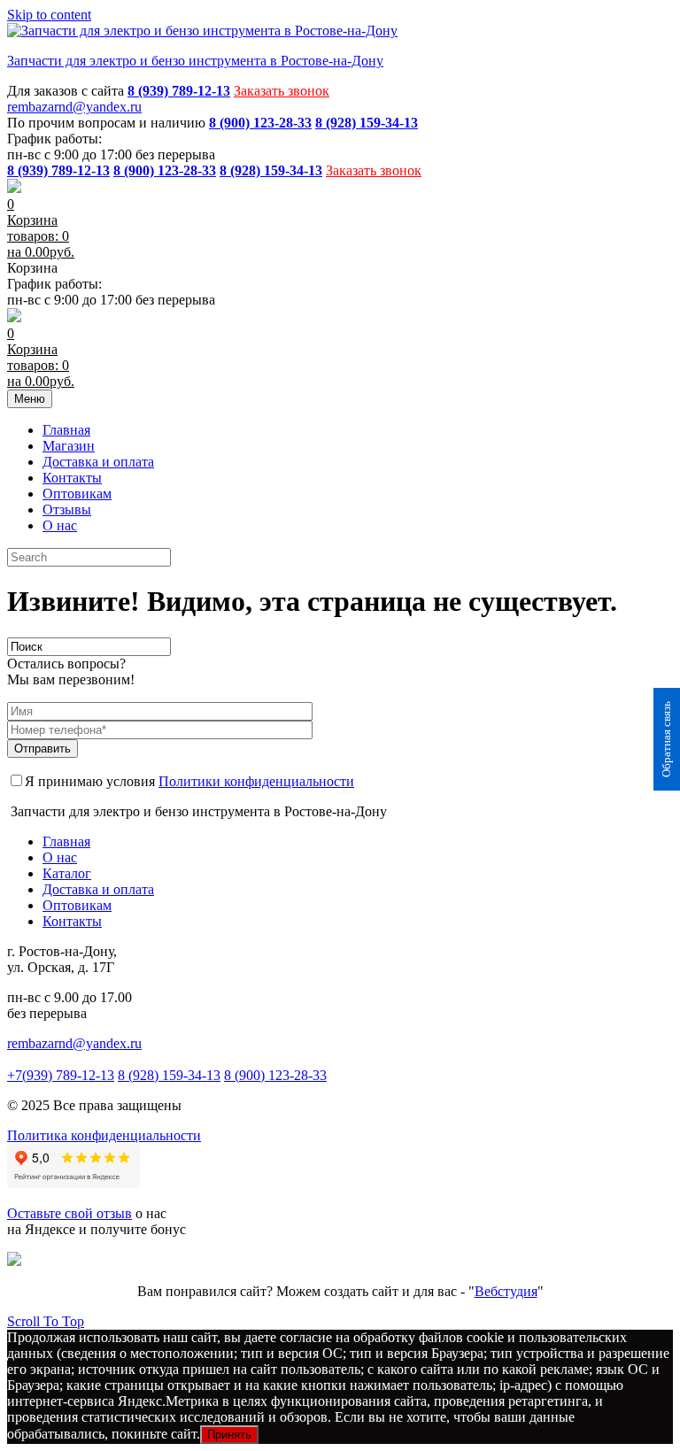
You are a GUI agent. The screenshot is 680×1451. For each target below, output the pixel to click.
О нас (59, 525)
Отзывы (66, 509)
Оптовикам (77, 493)
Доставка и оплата (98, 461)
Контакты (72, 477)
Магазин (68, 445)
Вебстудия (506, 1291)
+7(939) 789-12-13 (60, 1075)
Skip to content (49, 14)
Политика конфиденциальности (104, 1135)
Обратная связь (666, 739)
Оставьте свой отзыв (69, 1213)
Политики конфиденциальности (256, 781)
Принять (229, 1434)
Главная (66, 429)
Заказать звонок (281, 90)
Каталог (66, 873)
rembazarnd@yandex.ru (74, 106)
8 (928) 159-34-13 (169, 1075)
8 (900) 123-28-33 (275, 1075)
